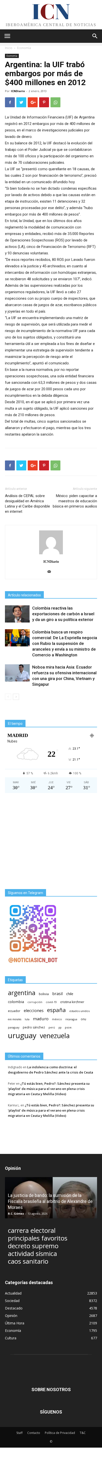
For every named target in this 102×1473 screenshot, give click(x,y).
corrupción (34, 1002)
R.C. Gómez (16, 1213)
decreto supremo (33, 1245)
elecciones (34, 1010)
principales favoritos (37, 1238)
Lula (27, 1019)
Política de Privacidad (60, 1433)
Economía (24, 48)
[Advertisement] (51, 841)
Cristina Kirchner (72, 1002)
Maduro (41, 1018)
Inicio (8, 48)
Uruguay (22, 1035)
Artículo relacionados (24, 595)
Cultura (10, 1338)
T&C (83, 1433)
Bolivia (44, 994)
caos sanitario (28, 1261)
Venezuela (55, 1035)
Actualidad (13, 1293)
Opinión (11, 1315)
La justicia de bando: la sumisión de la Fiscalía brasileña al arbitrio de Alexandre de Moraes (50, 1201)
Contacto (33, 1433)
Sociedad (12, 1300)
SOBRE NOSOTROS (51, 1389)
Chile (69, 993)
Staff (19, 1433)
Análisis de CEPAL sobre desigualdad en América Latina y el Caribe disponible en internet (27, 504)
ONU (83, 1019)
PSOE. (68, 1027)
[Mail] (51, 572)
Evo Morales (14, 1019)
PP (59, 1027)
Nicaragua (71, 1019)
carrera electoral (31, 1230)
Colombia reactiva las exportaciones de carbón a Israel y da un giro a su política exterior (63, 614)
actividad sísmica (32, 1253)
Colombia (16, 1001)
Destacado (14, 1308)
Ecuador (14, 1011)
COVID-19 (51, 1002)
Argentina (21, 992)
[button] (95, 36)
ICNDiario (18, 91)
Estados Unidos (79, 1011)
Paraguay (13, 1027)
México (57, 1019)
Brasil (57, 993)
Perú (52, 1027)
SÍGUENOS (51, 1412)
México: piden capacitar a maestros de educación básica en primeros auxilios (75, 501)
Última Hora (14, 1323)
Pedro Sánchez (34, 1027)
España (56, 1010)
